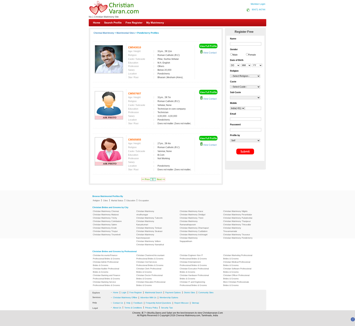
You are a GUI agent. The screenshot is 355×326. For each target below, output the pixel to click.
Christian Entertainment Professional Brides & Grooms (193, 263)
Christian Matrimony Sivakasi (149, 231)
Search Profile (113, 22)
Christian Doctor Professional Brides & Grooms (149, 277)
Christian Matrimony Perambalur (237, 214)
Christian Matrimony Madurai (106, 214)
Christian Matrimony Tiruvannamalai (232, 229)
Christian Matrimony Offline (125, 297)
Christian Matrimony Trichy (105, 218)
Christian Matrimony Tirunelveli (106, 234)
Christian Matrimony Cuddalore (193, 231)
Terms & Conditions (133, 308)
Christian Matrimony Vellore (148, 241)
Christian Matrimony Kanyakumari (145, 223)
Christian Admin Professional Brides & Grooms (105, 263)
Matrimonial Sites (125, 33)
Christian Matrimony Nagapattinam (189, 239)
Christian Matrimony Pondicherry (238, 238)
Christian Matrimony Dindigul (192, 214)
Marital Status (117, 200)
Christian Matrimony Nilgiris (235, 211)
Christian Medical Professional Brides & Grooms (236, 263)
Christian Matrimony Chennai (106, 211)
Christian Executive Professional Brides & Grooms (194, 270)
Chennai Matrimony (104, 33)
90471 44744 (258, 9)
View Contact (210, 52)
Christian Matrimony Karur (191, 211)
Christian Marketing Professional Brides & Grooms (237, 257)
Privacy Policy (151, 308)
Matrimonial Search (153, 292)
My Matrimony (155, 22)
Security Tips (167, 308)
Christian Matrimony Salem (105, 224)
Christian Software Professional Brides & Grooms (237, 270)
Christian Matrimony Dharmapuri (194, 228)
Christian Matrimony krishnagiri (193, 234)
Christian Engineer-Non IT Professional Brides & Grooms (193, 257)
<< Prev (146, 179)
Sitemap (195, 303)
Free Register (134, 22)
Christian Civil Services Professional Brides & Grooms (149, 263)
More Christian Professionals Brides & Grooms (236, 283)
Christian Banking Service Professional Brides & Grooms (106, 283)
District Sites (189, 292)
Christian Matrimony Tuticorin (149, 218)
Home (96, 22)
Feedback (138, 303)
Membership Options (169, 297)
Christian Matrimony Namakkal (150, 244)
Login (123, 292)
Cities (105, 200)
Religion (96, 200)
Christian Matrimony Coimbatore (107, 221)
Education (130, 200)
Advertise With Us (148, 297)
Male (235, 55)
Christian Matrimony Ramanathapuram (189, 223)
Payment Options (173, 292)
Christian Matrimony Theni (191, 218)
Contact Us (118, 303)
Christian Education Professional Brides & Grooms (150, 283)
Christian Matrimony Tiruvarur (236, 234)
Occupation (143, 200)
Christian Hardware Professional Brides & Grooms (194, 277)
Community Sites (206, 292)
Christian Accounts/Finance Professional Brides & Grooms (106, 257)
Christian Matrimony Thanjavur (237, 221)
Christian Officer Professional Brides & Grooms (236, 277)
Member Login (258, 4)
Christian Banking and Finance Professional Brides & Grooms (106, 277)
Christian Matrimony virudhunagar (145, 213)
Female (252, 55)
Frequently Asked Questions (158, 303)
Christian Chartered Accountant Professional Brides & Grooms (150, 257)
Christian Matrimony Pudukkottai (237, 218)
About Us (117, 308)
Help (128, 303)
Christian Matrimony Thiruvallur (237, 224)
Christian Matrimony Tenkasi (149, 228)
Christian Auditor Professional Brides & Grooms (106, 270)
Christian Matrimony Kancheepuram (145, 236)
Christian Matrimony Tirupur (105, 231)
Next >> (161, 179)
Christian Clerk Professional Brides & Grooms (148, 270)
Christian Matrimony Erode (105, 228)
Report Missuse (181, 303)
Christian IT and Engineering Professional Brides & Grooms (193, 283)
